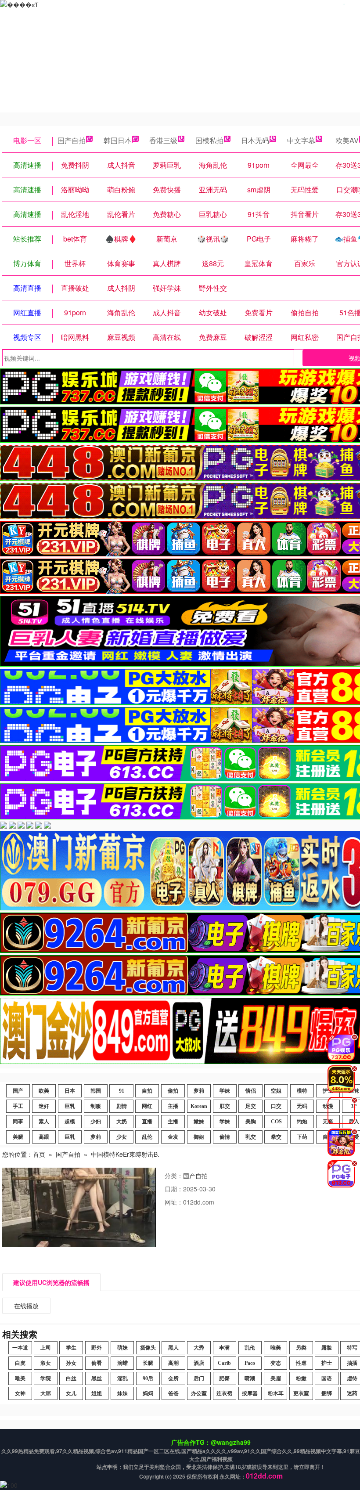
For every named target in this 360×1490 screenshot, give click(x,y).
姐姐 (96, 1393)
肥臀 (224, 1378)
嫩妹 (199, 1121)
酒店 (199, 1363)
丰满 (224, 1348)
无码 (302, 1106)
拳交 (276, 1137)
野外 (96, 1348)
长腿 (148, 1363)
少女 (121, 1137)
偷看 (96, 1363)
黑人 (173, 1348)
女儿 (71, 1393)
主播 (173, 1106)
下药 (302, 1137)
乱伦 (147, 1137)
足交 (250, 1106)
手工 (18, 1106)
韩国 (95, 1091)
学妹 (225, 1091)
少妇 (95, 1121)
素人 (44, 1121)
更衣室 (301, 1393)
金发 (173, 1137)
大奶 (121, 1121)
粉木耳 (276, 1393)
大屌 (45, 1393)
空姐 (276, 1091)
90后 (148, 1378)
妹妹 (122, 1393)
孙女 (71, 1363)
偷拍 (173, 1091)
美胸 (250, 1121)
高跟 (44, 1137)
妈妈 (148, 1393)
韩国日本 (118, 140)
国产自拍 (72, 140)
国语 (326, 1378)
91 (121, 1091)
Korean (199, 1106)
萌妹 (122, 1348)
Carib (224, 1363)
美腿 (18, 1137)
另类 (301, 1348)
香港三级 (163, 140)
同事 (18, 1121)
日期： (174, 1188)
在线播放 (26, 1305)
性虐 (301, 1363)
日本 (70, 1091)
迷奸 (44, 1106)
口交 (276, 1106)
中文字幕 (301, 140)
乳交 (250, 1137)
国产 (18, 1091)
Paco (250, 1363)
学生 (71, 1348)
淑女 (45, 1363)
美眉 (275, 1378)
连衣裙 (224, 1393)
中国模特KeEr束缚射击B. (125, 1154)
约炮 (302, 1121)
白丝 (71, 1378)
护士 (326, 1363)
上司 (45, 1348)
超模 (70, 1121)
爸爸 (173, 1393)
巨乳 (70, 1106)
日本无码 (255, 140)
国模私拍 (209, 140)
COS (276, 1121)
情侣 (250, 1091)
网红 (147, 1106)
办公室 (199, 1393)
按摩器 (250, 1393)
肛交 (225, 1106)
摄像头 (148, 1348)
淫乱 (122, 1378)
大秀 (199, 1348)
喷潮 (250, 1378)
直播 (147, 1121)
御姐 (199, 1137)
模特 (302, 1091)
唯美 (275, 1348)
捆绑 (326, 1393)
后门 (199, 1378)
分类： (174, 1175)
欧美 (44, 1091)
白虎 (20, 1363)
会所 (173, 1378)
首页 (39, 1154)
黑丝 (96, 1378)
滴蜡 (122, 1363)
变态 (275, 1363)
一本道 (20, 1348)
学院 (45, 1378)
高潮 (173, 1363)
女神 (20, 1393)
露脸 (326, 1348)
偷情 (225, 1137)
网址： (174, 1202)
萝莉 (199, 1091)
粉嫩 (301, 1378)
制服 (95, 1106)
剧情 (121, 1106)
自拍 (147, 1091)
